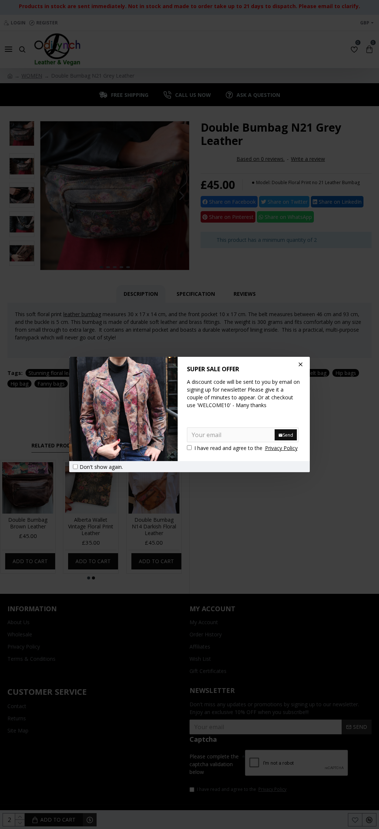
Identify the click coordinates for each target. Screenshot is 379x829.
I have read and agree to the (246, 447)
